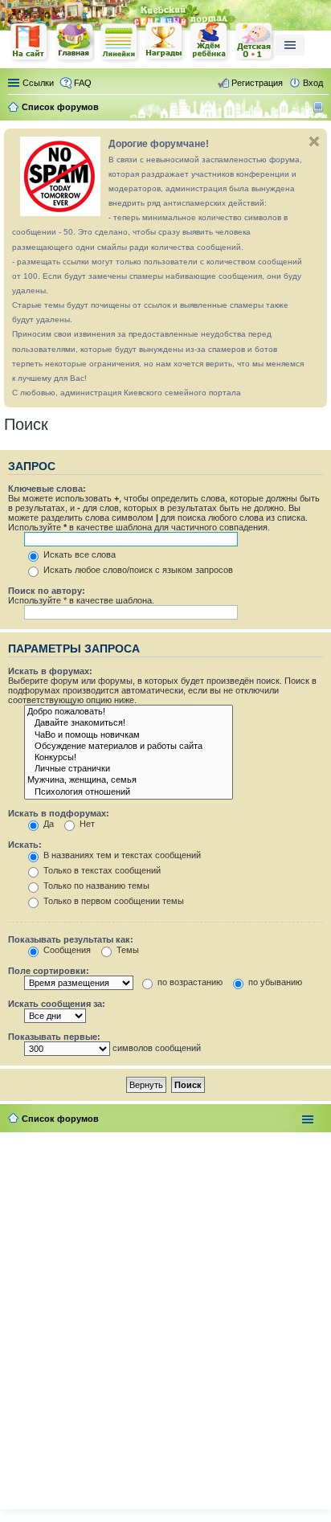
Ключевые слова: (47, 488)
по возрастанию (189, 982)
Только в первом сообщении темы (112, 901)
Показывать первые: (54, 1036)
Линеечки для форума (120, 42)
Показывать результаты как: (70, 939)
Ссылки (38, 83)
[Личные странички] (128, 769)
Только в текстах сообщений (101, 870)
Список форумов (60, 1118)
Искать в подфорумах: (58, 813)
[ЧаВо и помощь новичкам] (128, 735)
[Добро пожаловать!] (128, 712)
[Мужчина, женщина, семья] (128, 780)
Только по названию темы (95, 885)
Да (47, 824)
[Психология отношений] (128, 792)
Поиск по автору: (46, 590)
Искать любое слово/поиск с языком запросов (137, 570)
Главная (75, 42)
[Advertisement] (165, 1317)
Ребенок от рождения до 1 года (255, 42)
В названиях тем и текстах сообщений (121, 855)
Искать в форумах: (50, 671)
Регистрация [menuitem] (257, 83)
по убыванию (274, 982)
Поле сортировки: (48, 971)
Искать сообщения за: (56, 1004)
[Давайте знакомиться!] (128, 723)
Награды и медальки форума (165, 42)
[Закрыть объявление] (314, 141)
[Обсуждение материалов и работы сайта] (128, 746)
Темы (126, 950)
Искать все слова (78, 554)
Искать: (25, 844)
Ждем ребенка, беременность (210, 42)
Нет (86, 824)
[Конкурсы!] (128, 757)
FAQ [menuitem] (83, 83)
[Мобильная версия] (320, 107)
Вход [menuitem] (313, 83)
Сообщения (66, 950)
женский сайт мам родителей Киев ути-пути (30, 43)
